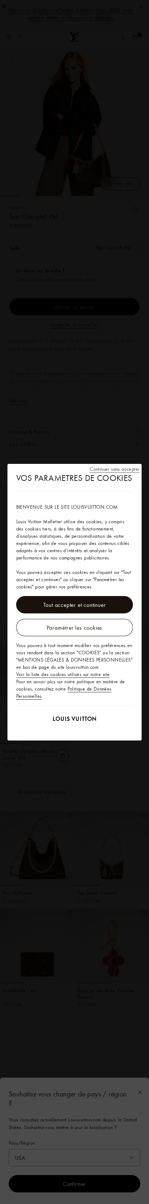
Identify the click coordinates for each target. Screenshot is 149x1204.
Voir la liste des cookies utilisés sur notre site (63, 674)
